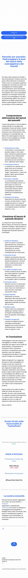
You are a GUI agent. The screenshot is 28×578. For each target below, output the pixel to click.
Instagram (5, 504)
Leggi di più (14, 32)
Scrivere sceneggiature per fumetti (14, 37)
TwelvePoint (6, 508)
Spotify (14, 444)
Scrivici (14, 544)
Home (4, 558)
